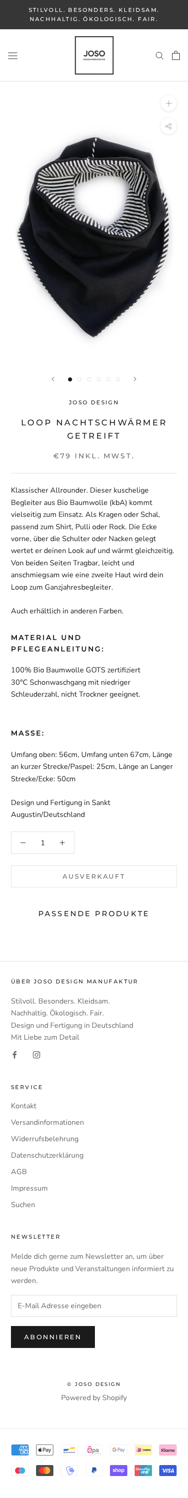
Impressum (29, 1188)
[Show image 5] (108, 379)
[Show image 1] (70, 379)
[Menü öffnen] (12, 55)
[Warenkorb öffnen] (176, 55)
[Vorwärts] (135, 379)
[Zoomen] (169, 103)
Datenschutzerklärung (47, 1155)
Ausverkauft (94, 876)
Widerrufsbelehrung (44, 1139)
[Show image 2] (80, 379)
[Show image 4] (99, 379)
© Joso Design (94, 1384)
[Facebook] (14, 1054)
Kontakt (24, 1106)
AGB (19, 1172)
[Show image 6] (118, 379)
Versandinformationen (47, 1122)
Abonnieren (53, 1337)
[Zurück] (53, 379)
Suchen (23, 1205)
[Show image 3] (89, 379)
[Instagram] (36, 1054)
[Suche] (160, 55)
